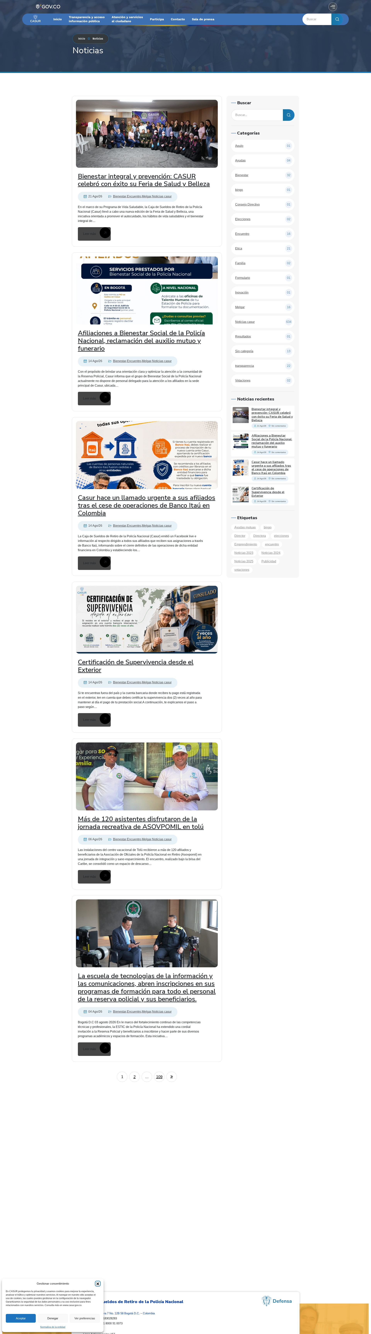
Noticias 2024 (270, 552)
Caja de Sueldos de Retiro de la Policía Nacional (133, 1302)
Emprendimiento (245, 544)
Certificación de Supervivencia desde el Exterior (135, 666)
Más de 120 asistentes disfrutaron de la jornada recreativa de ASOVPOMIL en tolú (141, 823)
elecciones (281, 535)
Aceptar (21, 1318)
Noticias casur (162, 196)
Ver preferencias (84, 1318)
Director (239, 535)
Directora (259, 535)
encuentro (272, 544)
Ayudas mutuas (245, 527)
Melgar (146, 196)
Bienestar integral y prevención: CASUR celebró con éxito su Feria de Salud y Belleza (144, 180)
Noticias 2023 (243, 552)
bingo (267, 527)
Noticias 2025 (243, 561)
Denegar (52, 1318)
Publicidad (268, 561)
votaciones (241, 569)
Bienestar (119, 196)
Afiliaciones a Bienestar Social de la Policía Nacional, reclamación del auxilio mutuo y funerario (141, 341)
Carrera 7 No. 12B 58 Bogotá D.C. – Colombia (126, 1313)
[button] (98, 1284)
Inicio (81, 38)
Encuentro (134, 196)
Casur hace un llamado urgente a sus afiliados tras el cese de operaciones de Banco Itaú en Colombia (146, 505)
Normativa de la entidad (52, 1327)
